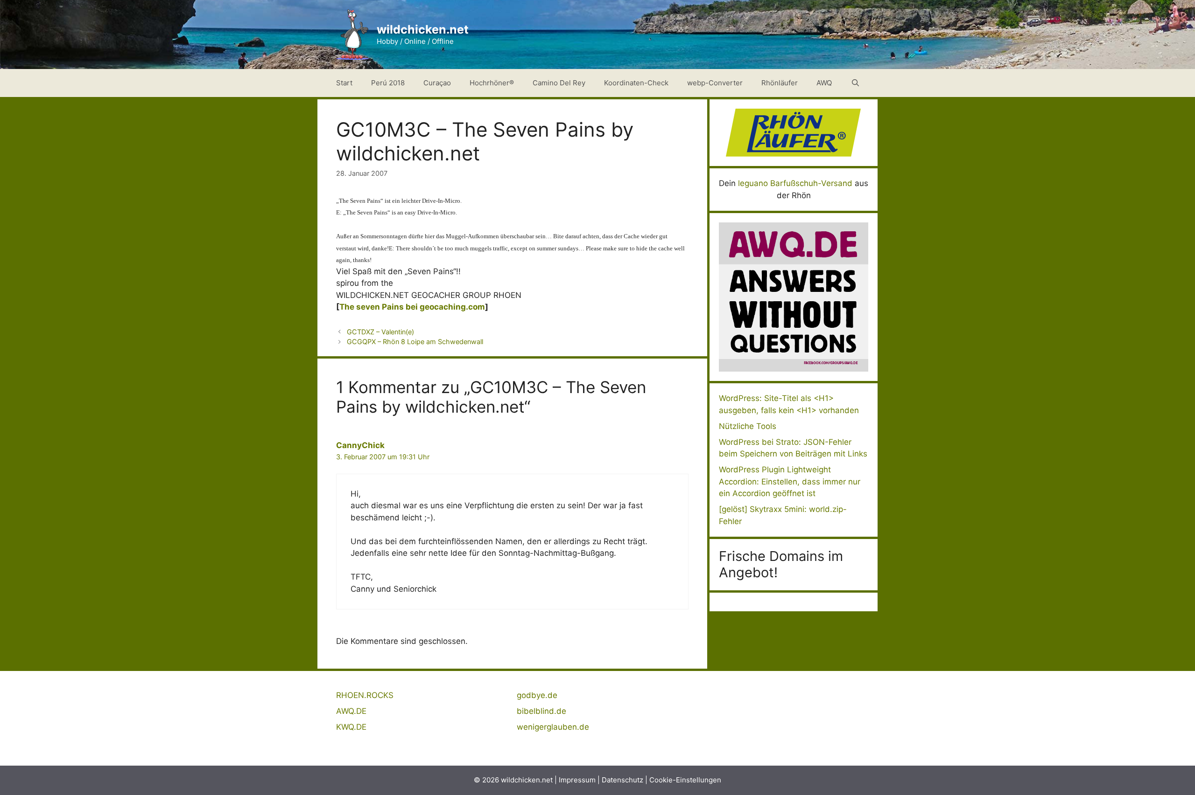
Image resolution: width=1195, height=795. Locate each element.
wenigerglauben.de (553, 727)
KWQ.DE (351, 727)
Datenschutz (622, 779)
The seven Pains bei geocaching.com (412, 306)
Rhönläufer (779, 82)
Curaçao (437, 82)
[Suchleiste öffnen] (855, 83)
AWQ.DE (351, 711)
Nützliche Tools (747, 426)
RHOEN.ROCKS (365, 695)
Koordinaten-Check (636, 82)
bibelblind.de (541, 711)
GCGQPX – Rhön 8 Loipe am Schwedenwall (415, 342)
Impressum (577, 779)
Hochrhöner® (492, 82)
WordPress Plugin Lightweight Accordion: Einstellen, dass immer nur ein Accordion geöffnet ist (789, 481)
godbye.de (537, 695)
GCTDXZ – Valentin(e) (380, 332)
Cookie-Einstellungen (685, 779)
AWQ (824, 82)
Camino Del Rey (559, 82)
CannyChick (360, 445)
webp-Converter (715, 82)
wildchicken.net (423, 29)
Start (344, 82)
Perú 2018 (388, 82)
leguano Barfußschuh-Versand (795, 183)
